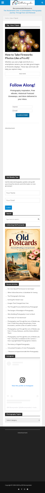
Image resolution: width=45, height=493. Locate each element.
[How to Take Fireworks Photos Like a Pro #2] (22, 40)
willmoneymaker (26, 407)
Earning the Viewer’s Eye (15, 300)
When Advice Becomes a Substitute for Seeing (22, 292)
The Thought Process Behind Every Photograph (23, 307)
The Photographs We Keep (16, 296)
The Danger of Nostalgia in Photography (20, 310)
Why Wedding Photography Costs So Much (21, 314)
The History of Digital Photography (19, 344)
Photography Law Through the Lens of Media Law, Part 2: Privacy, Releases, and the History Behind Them (24, 331)
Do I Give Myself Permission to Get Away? (21, 289)
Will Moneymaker (12, 407)
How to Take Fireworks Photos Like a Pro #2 (19, 56)
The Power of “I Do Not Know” (17, 318)
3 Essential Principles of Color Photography (21, 348)
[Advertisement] (22, 151)
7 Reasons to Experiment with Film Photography (23, 351)
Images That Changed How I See (18, 303)
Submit (8, 208)
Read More (22, 73)
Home (7, 18)
